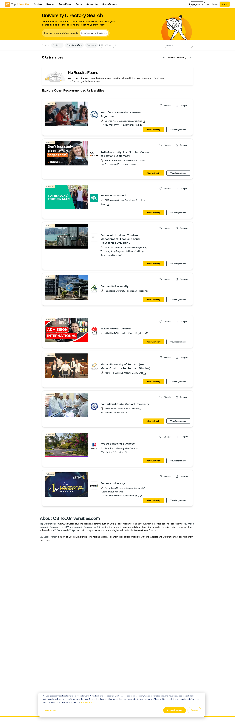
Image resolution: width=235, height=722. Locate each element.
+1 (144, 373)
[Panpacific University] (94, 288)
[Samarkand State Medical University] (94, 406)
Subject (56, 45)
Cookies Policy (87, 702)
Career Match (65, 4)
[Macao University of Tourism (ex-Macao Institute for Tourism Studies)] (94, 366)
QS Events (58, 530)
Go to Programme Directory (93, 33)
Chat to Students (109, 4)
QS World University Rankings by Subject (84, 527)
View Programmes (178, 129)
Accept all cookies (174, 710)
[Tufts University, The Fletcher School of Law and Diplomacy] (94, 154)
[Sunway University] (94, 485)
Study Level (73, 45)
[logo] (17, 4)
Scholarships (92, 4)
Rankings (38, 4)
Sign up (225, 4)
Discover (50, 4)
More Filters (106, 45)
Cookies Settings (49, 710)
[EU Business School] (94, 197)
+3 (144, 121)
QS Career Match (48, 536)
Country (90, 45)
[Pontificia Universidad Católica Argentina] (94, 114)
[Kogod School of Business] (94, 445)
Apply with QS (197, 4)
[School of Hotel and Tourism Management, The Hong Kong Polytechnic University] (94, 237)
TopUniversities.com (50, 523)
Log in (214, 4)
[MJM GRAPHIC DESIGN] (94, 330)
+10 (147, 333)
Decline (194, 710)
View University (153, 129)
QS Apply (73, 530)
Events (79, 4)
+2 (125, 412)
